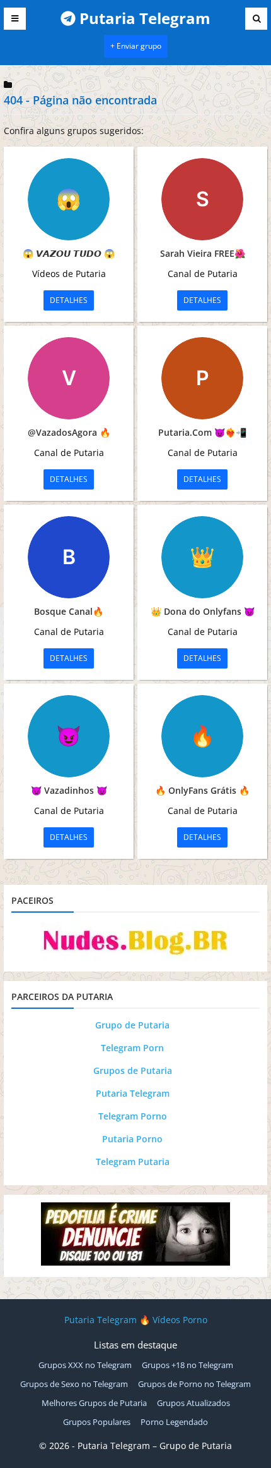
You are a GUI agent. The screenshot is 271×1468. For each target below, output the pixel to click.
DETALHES (69, 300)
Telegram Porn (132, 1048)
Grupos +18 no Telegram (187, 1365)
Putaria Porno (132, 1139)
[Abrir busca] (256, 19)
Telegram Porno (132, 1116)
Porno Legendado (174, 1422)
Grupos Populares (96, 1422)
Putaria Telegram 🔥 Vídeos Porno (135, 1320)
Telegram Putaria (133, 1162)
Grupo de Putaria (132, 1025)
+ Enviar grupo (135, 45)
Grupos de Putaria (132, 1070)
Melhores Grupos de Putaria (94, 1403)
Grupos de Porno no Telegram (194, 1384)
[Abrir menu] (15, 19)
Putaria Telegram (133, 1093)
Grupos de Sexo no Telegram (74, 1384)
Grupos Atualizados (193, 1403)
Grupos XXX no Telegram (85, 1365)
